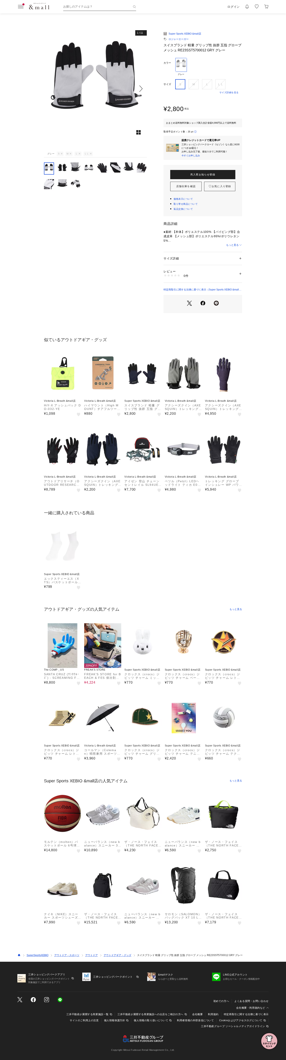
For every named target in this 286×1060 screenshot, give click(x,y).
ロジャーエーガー (179, 39)
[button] (95, 88)
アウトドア (91, 955)
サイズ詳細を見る (229, 92)
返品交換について (183, 209)
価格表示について (183, 199)
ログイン (233, 6)
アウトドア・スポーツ (66, 955)
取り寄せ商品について (186, 204)
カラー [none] (167, 62)
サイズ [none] (167, 84)
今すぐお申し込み (191, 155)
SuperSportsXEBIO (37, 955)
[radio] (181, 67)
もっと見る (232, 245)
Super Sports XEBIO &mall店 (185, 33)
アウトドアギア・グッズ (117, 955)
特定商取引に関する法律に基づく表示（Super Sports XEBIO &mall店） (201, 290)
